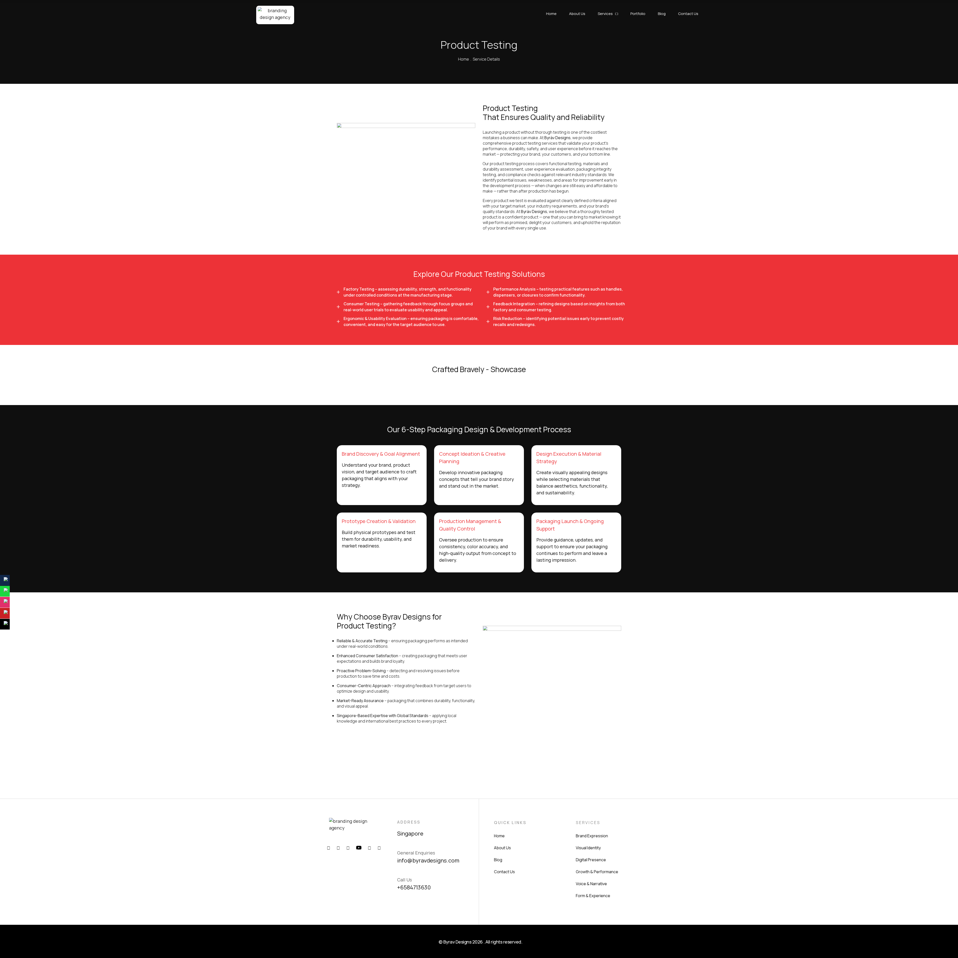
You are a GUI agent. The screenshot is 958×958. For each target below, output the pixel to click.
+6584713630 (414, 887)
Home (463, 59)
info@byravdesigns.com (428, 860)
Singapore (410, 833)
